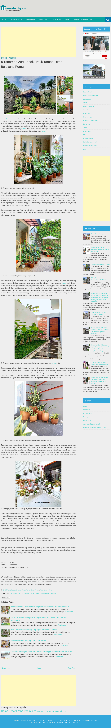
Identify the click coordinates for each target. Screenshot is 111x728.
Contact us (86, 410)
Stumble (45, 593)
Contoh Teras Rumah (9, 590)
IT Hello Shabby (42, 722)
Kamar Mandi (56, 19)
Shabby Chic (76, 722)
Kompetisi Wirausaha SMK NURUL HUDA (95, 427)
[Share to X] (7, 598)
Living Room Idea (26, 711)
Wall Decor (40, 711)
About (85, 406)
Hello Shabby (92, 720)
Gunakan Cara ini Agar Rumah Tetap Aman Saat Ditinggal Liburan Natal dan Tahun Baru (41, 652)
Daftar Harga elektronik (90, 142)
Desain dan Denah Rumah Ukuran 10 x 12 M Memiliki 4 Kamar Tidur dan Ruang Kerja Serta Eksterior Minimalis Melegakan (99, 297)
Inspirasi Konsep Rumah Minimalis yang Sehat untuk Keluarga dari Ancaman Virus (40, 607)
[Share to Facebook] (9, 598)
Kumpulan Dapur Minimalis (91, 120)
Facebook (16, 593)
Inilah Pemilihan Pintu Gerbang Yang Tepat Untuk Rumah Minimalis (34, 630)
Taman (85, 128)
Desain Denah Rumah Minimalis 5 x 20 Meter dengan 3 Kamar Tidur (100, 249)
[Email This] (3, 598)
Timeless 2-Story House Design (100, 264)
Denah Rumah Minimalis (90, 95)
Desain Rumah (87, 92)
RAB (84, 149)
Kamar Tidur (43, 19)
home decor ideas (51, 711)
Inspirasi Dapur (87, 117)
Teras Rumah (35, 590)
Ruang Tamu (30, 19)
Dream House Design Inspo (99, 234)
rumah (55, 119)
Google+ (35, 593)
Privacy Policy (87, 413)
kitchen (63, 711)
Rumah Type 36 (88, 138)
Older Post (71, 668)
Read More (69, 612)
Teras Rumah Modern (46, 590)
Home (4, 19)
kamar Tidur (87, 124)
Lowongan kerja (88, 417)
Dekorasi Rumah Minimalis (62, 722)
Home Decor (8, 711)
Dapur (67, 19)
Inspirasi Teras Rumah (23, 590)
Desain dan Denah (16, 19)
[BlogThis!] (5, 598)
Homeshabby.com (7, 119)
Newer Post (6, 668)
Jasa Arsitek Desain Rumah (82, 19)
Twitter (26, 593)
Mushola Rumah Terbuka (90, 145)
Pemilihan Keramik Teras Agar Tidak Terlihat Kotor (28, 641)
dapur (85, 103)
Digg (54, 593)
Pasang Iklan (87, 420)
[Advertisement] (38, 42)
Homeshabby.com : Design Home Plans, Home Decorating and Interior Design (52, 720)
